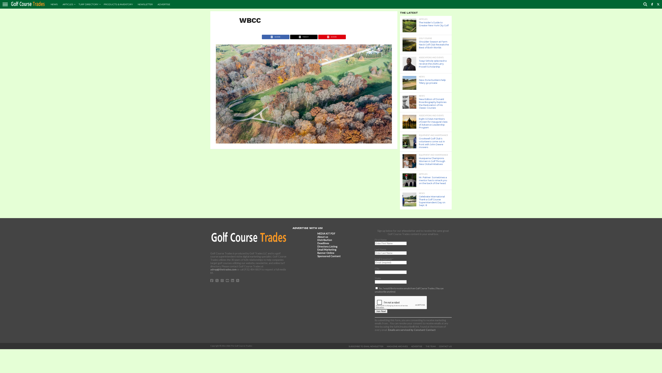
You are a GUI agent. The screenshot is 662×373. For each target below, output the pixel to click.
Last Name (380, 249)
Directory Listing (327, 246)
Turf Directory (88, 4)
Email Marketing (326, 249)
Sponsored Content (329, 256)
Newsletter (145, 4)
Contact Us (445, 346)
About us (322, 236)
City (377, 268)
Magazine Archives (397, 346)
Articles (68, 4)
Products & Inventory (118, 4)
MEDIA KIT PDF (326, 233)
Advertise (164, 4)
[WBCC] (304, 142)
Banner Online (325, 252)
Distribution (324, 239)
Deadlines (323, 243)
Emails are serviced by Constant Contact (412, 329)
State (378, 278)
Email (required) (384, 259)
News (54, 4)
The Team (431, 346)
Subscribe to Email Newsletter (366, 346)
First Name (381, 239)
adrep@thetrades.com (223, 269)
